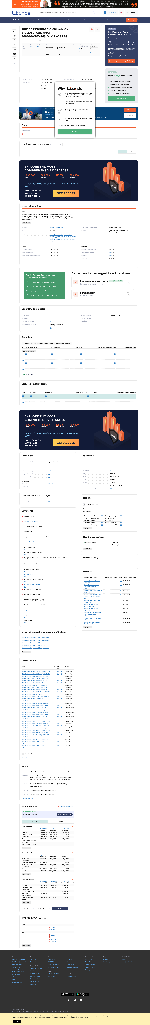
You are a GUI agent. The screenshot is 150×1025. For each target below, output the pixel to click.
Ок (17, 1021)
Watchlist (51, 962)
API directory (52, 976)
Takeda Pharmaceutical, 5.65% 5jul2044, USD (35, 676)
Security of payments (109, 962)
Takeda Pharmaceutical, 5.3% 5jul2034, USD (34, 680)
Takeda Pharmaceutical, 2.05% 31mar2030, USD (36, 692)
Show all (24, 758)
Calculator (124, 959)
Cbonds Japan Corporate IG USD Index (33, 643)
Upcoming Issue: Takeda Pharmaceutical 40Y (43, 790)
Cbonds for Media (90, 967)
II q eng (53, 929)
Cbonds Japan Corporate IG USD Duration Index (35, 637)
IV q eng (53, 941)
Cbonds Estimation (17, 967)
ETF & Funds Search (72, 976)
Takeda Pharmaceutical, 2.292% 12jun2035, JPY (36, 674)
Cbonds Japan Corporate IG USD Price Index (34, 645)
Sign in (127, 12)
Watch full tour (130, 115)
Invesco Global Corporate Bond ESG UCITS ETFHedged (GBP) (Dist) (92, 596)
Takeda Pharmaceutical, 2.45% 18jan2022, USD (35, 735)
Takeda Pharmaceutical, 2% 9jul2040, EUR (34, 694)
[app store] (67, 994)
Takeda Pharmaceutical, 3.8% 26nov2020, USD (35, 717)
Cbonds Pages (16, 974)
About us (121, 20)
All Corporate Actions (36, 968)
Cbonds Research (90, 964)
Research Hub (89, 962)
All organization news (28, 798)
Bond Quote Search (17, 964)
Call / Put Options (35, 976)
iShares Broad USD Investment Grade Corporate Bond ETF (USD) (92, 614)
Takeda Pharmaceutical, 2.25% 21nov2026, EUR (35, 726)
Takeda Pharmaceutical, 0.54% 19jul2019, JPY (35, 737)
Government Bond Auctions (37, 979)
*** (38, 46)
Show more (25, 222)
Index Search (70, 959)
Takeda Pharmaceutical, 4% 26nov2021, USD (35, 708)
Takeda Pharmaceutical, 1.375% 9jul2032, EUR (35, 696)
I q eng (53, 927)
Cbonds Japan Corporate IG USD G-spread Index (35, 640)
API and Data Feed (53, 973)
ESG (13, 977)
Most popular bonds (17, 982)
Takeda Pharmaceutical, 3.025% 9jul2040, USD (35, 687)
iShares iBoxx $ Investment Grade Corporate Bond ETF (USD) (91, 586)
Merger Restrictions (29, 610)
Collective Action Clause (31, 521)
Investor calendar (35, 984)
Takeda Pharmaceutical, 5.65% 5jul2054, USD (35, 678)
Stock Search (33, 959)
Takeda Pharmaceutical (56, 227)
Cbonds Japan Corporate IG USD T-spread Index (35, 648)
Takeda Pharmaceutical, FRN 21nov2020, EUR (35, 732)
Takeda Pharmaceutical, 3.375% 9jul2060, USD (35, 689)
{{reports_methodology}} (67, 806)
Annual (61, 821)
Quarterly (34, 821)
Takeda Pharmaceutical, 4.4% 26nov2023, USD (35, 705)
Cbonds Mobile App (53, 967)
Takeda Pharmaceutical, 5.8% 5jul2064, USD (34, 683)
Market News (88, 959)
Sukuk (13, 979)
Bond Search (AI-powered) (19, 962)
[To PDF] (91, 29)
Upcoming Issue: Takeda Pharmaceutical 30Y (43, 794)
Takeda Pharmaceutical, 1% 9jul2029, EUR (34, 698)
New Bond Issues (35, 973)
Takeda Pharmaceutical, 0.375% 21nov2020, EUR (36, 730)
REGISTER (134, 12)
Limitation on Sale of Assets (32, 584)
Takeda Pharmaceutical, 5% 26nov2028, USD (35, 703)
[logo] (21, 12)
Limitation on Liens (29, 574)
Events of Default (29, 542)
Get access (130, 110)
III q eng (53, 939)
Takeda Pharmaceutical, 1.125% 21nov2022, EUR (36, 721)
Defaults (32, 971)
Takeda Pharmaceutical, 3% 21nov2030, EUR (35, 723)
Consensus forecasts (72, 967)
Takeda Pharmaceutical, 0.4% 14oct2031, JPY (35, 685)
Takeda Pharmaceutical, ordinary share (61, 235)
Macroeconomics (71, 970)
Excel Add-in (98, 20)
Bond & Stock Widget (54, 964)
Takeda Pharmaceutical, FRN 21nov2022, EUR (35, 728)
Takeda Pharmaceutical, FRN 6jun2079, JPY (34, 710)
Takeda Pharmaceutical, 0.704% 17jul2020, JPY (35, 739)
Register (75, 131)
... (14, 63)
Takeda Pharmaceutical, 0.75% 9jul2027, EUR (35, 701)
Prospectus (27, 134)
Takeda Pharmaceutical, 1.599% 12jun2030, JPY (36, 671)
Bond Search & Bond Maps (19, 959)
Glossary (87, 970)
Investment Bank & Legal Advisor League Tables (18, 970)
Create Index (70, 964)
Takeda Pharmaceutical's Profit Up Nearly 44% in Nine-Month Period (49, 772)
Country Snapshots (72, 962)
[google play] (82, 994)
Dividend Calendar (35, 962)
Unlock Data (121, 98)
